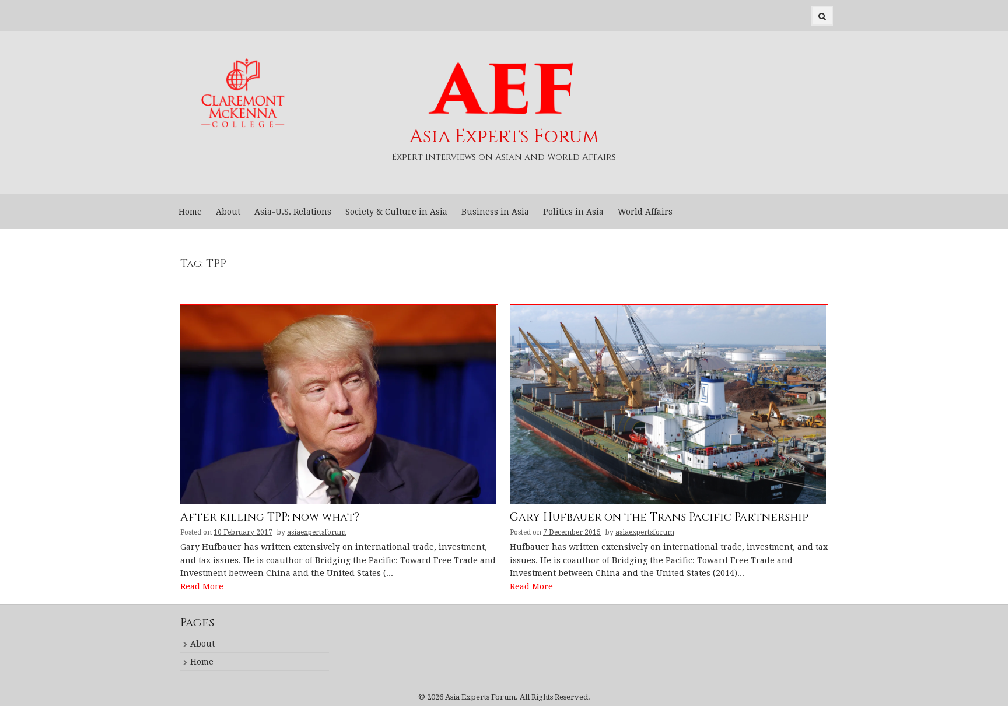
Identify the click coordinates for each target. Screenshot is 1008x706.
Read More (201, 586)
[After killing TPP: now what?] (338, 404)
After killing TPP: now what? (269, 518)
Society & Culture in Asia (396, 211)
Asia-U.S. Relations (292, 211)
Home (190, 211)
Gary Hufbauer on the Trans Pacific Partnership (659, 518)
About (228, 211)
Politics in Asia (573, 211)
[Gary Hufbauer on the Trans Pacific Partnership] (668, 404)
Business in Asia (495, 211)
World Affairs (645, 211)
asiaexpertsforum (316, 532)
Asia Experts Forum (504, 136)
